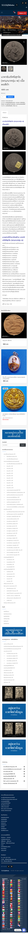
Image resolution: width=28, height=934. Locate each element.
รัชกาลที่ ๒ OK (10, 468)
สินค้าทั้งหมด (6, 611)
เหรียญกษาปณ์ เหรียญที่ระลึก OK (14, 598)
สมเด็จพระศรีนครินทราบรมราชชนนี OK (15, 495)
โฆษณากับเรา (3, 848)
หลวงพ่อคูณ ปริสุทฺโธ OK (12, 538)
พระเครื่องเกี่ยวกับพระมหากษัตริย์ (8, 797)
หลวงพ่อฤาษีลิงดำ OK (11, 535)
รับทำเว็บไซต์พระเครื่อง (5, 846)
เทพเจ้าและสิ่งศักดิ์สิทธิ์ (20, 104)
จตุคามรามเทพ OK (11, 574)
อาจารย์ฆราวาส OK (8, 670)
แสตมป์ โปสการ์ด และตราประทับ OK (14, 593)
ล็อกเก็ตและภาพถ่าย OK (12, 456)
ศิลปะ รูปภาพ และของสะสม (6, 808)
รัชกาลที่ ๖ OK (10, 478)
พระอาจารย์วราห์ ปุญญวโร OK (13, 555)
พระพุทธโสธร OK (10, 564)
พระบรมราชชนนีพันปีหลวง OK (13, 497)
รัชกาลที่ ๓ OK (10, 471)
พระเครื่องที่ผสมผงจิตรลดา (12, 459)
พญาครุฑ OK (9, 581)
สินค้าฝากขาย (6, 623)
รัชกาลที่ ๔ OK (10, 473)
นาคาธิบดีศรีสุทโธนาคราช (10, 102)
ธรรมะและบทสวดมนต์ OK (9, 680)
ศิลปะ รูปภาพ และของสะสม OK (10, 586)
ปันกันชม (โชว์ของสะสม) (6, 810)
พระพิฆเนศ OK (10, 571)
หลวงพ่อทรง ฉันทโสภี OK (12, 528)
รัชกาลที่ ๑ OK (10, 466)
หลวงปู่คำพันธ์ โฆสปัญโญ (10, 104)
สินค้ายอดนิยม (7, 618)
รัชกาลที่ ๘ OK (10, 483)
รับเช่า (2, 845)
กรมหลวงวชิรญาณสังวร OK (13, 519)
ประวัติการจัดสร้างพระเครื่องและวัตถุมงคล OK (13, 646)
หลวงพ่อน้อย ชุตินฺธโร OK (12, 523)
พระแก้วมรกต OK (10, 559)
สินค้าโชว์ (3, 826)
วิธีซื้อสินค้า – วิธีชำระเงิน (6, 841)
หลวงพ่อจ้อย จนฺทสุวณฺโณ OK (13, 543)
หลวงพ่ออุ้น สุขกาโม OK (12, 526)
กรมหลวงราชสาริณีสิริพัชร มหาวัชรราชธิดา (15, 507)
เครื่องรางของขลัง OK (8, 583)
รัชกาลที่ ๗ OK (10, 480)
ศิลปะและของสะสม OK (8, 677)
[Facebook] (23, 3)
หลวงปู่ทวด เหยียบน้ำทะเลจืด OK (13, 516)
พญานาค (18, 102)
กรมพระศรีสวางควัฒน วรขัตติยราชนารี (15, 504)
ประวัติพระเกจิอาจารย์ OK (12, 653)
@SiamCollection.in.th (10, 859)
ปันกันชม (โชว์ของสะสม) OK (9, 603)
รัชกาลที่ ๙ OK (10, 485)
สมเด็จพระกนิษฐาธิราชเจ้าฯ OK (13, 502)
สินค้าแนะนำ (6, 621)
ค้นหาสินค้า (4, 442)
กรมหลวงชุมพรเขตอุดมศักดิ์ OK (13, 490)
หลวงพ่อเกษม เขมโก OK (12, 533)
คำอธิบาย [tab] (4, 112)
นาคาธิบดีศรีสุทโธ (8, 105)
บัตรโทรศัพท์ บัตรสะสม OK (12, 591)
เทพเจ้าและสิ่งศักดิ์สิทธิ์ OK (9, 569)
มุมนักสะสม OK (7, 682)
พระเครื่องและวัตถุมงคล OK (9, 454)
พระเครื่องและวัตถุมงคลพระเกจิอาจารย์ (9, 799)
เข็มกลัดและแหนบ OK (11, 588)
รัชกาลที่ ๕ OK (10, 475)
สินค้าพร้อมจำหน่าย (7, 614)
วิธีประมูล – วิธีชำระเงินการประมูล (8, 843)
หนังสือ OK (9, 600)
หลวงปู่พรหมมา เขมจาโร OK (13, 540)
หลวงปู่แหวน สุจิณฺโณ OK (12, 531)
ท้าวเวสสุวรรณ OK (11, 576)
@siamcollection (8, 861)
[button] (23, 41)
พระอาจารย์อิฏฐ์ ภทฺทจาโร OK (13, 552)
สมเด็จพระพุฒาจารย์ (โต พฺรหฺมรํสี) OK (15, 514)
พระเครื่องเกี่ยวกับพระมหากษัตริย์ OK (14, 463)
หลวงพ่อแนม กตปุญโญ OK (12, 545)
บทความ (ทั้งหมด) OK (8, 644)
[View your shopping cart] (15, 13)
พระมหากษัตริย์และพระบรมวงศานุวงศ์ (11, 461)
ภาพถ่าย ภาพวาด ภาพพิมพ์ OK (13, 595)
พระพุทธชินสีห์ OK (10, 567)
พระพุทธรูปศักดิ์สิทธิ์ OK (9, 557)
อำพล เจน (15, 105)
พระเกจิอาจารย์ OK (8, 509)
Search (22, 445)
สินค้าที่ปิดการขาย (4, 830)
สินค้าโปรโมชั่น (6, 616)
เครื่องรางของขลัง (5, 806)
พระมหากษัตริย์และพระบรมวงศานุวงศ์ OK (12, 648)
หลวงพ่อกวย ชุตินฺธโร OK (12, 521)
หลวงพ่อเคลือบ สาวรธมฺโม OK (13, 547)
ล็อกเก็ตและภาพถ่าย (5, 805)
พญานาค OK (9, 579)
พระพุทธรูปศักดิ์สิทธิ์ (5, 801)
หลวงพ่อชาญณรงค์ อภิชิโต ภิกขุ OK (14, 550)
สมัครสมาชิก (3, 850)
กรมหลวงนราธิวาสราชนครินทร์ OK (14, 499)
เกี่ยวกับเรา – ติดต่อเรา (6, 837)
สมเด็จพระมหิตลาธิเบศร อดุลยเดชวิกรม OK (16, 492)
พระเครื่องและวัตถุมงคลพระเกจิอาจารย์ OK (15, 511)
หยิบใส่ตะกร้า (10, 97)
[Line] (26, 3)
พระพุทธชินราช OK (11, 562)
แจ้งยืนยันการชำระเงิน (5, 839)
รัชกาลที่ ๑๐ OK (10, 487)
